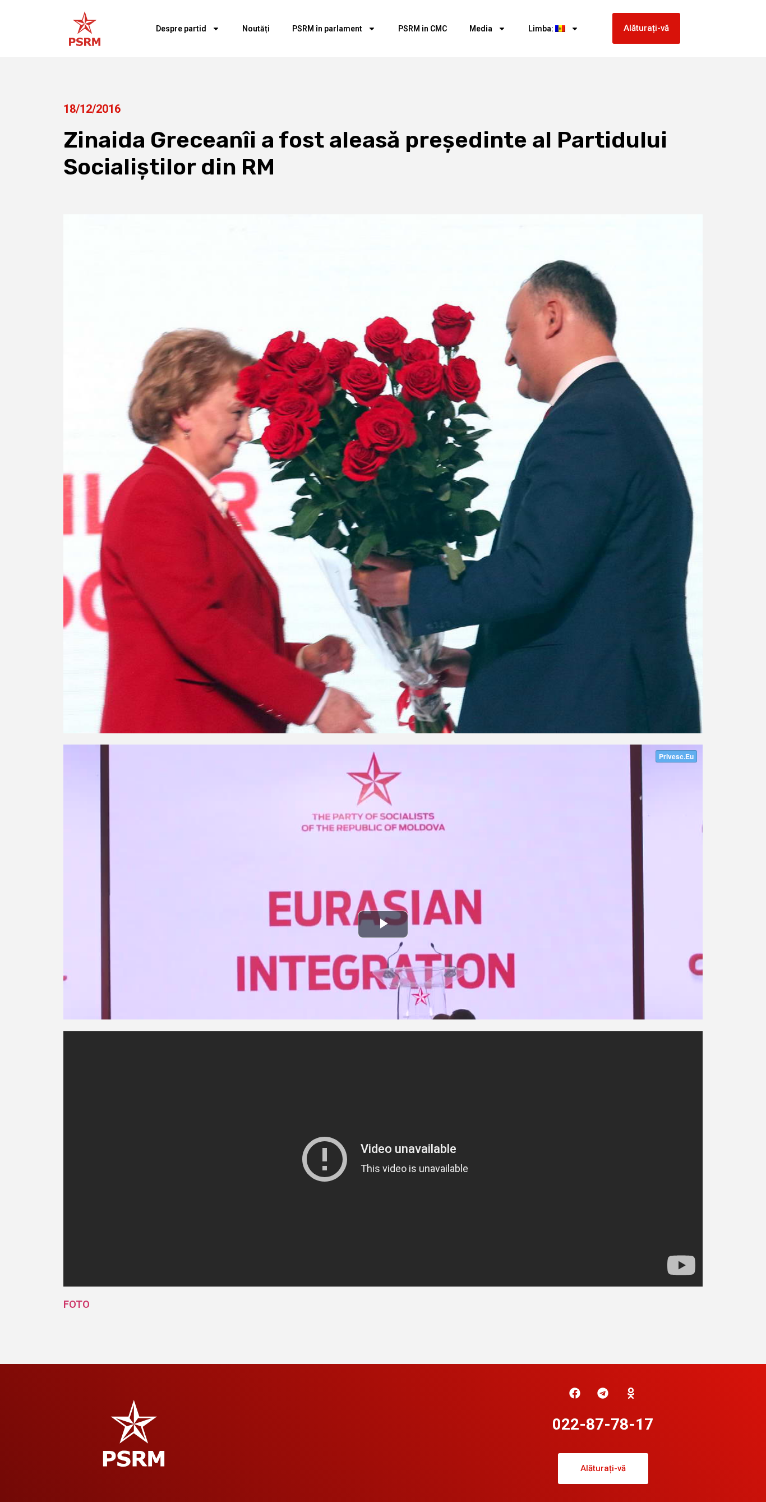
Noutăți (256, 28)
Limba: (541, 28)
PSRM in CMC (422, 28)
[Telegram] (603, 1393)
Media (480, 28)
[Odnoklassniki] (631, 1393)
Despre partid (181, 28)
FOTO (76, 1304)
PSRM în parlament (327, 28)
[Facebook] (575, 1393)
